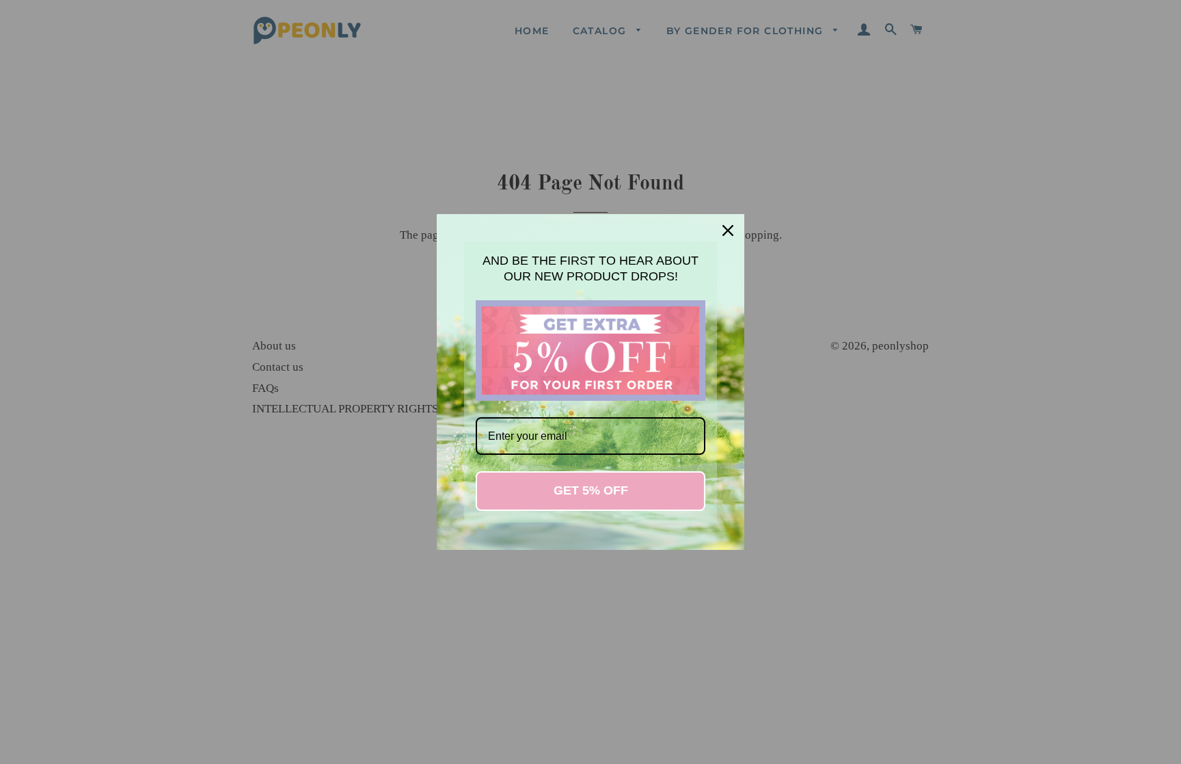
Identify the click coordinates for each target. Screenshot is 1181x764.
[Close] (727, 230)
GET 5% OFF (591, 490)
